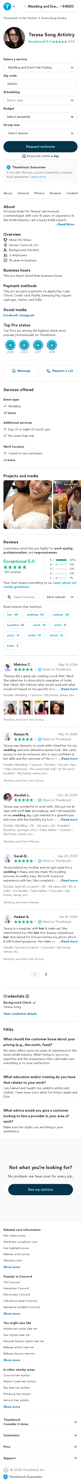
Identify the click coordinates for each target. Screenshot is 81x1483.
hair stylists (29, 18)
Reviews (55, 193)
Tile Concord (11, 1282)
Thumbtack (10, 18)
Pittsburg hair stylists (17, 1393)
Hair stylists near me (16, 1335)
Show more (11, 1267)
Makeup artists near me (18, 1347)
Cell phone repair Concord (20, 1300)
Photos (39, 193)
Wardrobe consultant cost (20, 1241)
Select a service (15, 59)
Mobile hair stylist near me (20, 1328)
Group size (11, 125)
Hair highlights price (16, 1248)
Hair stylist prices (14, 1235)
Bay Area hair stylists (16, 1387)
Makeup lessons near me (19, 1353)
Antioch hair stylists (16, 1400)
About (7, 193)
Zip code (10, 76)
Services (23, 193)
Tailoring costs (12, 1260)
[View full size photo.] (27, 504)
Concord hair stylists (16, 1375)
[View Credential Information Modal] (26, 996)
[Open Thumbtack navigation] (9, 6)
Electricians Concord (16, 1294)
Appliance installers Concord (21, 1307)
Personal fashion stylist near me (23, 1341)
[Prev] (35, 974)
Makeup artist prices (16, 1254)
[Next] (46, 974)
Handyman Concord (16, 1288)
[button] (14, 38)
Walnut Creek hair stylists (19, 1381)
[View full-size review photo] (10, 707)
